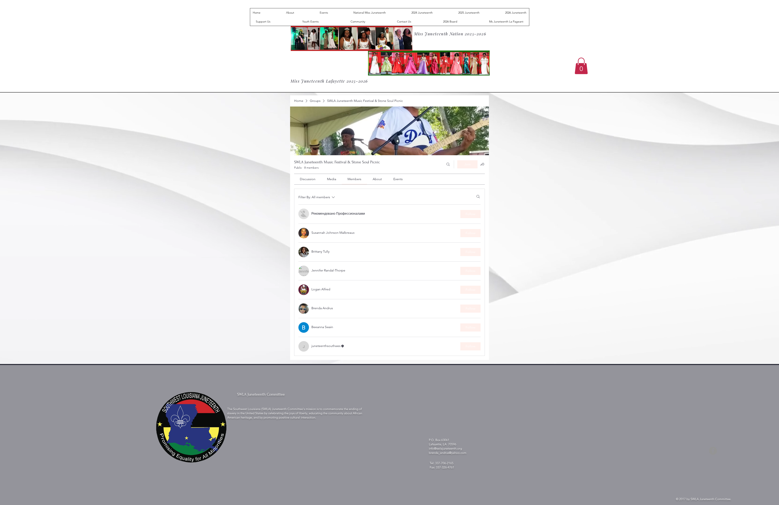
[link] (307, 179)
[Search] (448, 164)
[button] (581, 66)
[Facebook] (713, 451)
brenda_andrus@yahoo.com (447, 453)
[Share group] (482, 164)
